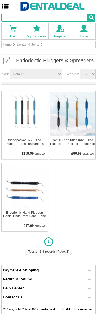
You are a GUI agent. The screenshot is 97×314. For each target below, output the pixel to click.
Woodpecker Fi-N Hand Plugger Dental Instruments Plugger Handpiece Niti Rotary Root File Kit (24, 142)
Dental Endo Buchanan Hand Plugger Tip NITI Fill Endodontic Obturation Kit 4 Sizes (72, 142)
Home (7, 44)
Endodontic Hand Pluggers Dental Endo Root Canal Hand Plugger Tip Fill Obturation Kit (24, 214)
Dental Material (28, 44)
